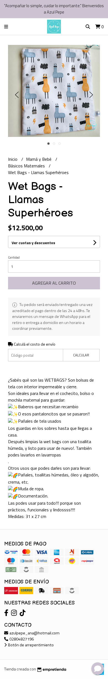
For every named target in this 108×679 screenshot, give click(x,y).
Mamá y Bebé (39, 159)
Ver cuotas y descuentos (33, 243)
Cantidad (14, 257)
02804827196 (21, 639)
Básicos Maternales (27, 165)
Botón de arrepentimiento (30, 645)
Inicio (13, 159)
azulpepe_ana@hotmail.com (34, 633)
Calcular (81, 355)
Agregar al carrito (54, 283)
